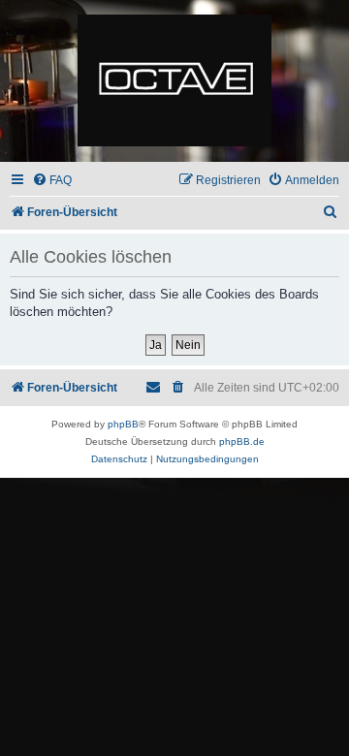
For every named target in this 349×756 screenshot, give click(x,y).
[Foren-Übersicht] (174, 81)
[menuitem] (52, 181)
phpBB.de (242, 441)
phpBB (123, 424)
